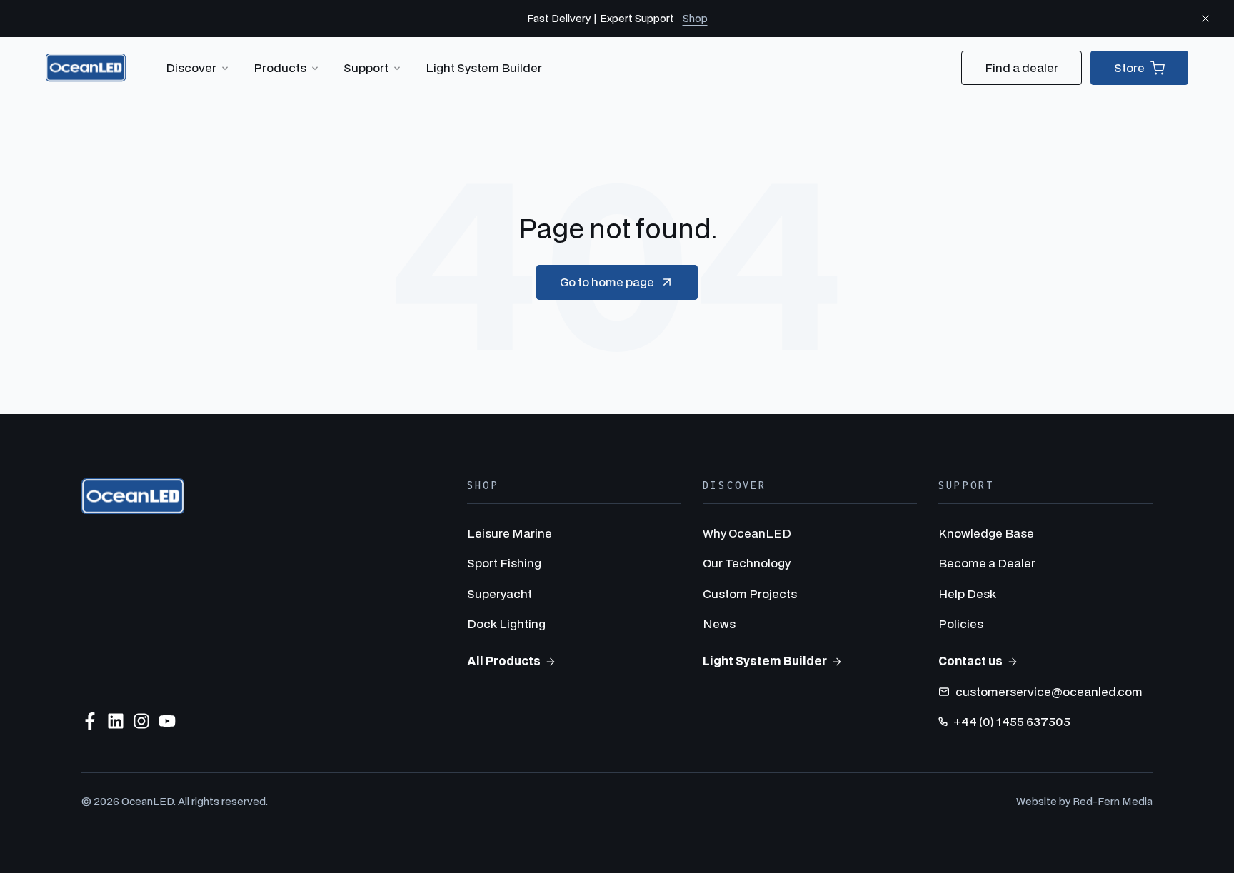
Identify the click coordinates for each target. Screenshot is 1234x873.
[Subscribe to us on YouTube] (167, 721)
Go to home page (607, 281)
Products (280, 67)
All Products (504, 660)
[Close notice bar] (1205, 18)
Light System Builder (484, 67)
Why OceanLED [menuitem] (747, 533)
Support (365, 67)
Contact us (970, 660)
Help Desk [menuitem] (967, 593)
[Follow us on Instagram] (141, 721)
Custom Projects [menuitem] (750, 593)
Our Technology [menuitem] (747, 563)
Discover (191, 67)
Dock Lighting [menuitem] (506, 623)
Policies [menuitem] (960, 623)
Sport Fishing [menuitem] (504, 563)
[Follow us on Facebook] (90, 721)
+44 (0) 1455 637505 (1011, 721)
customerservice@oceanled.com (1049, 691)
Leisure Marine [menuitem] (509, 533)
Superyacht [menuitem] (499, 593)
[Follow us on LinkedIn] (115, 721)
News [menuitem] (719, 623)
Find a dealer (1021, 67)
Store (1129, 67)
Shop (695, 18)
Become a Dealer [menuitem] (986, 563)
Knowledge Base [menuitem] (986, 533)
